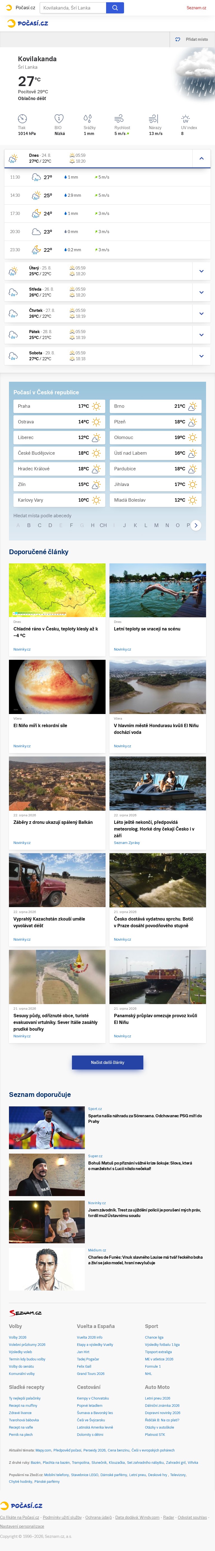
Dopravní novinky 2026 (162, 1413)
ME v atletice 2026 (159, 1359)
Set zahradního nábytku (145, 1463)
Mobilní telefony (56, 1475)
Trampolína (80, 1463)
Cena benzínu (118, 1450)
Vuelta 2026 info (89, 1337)
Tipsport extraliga (158, 1352)
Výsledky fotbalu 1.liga (162, 1345)
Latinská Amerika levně (95, 1427)
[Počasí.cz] (27, 23)
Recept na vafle (21, 1427)
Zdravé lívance (20, 1413)
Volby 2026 (17, 1337)
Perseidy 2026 (94, 1450)
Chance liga (154, 1337)
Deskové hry (158, 1475)
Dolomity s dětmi (90, 1435)
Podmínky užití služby (62, 1517)
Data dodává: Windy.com (137, 1517)
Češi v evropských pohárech (153, 1450)
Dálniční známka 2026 (162, 1406)
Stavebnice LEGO (84, 1475)
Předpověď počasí (67, 1450)
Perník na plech (21, 1435)
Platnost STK (155, 1435)
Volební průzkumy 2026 (27, 1345)
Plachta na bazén (56, 1463)
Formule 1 (153, 1367)
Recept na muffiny (23, 1406)
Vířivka (193, 1463)
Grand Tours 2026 (90, 1374)
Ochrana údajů (98, 1517)
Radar (168, 1517)
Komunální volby (22, 1374)
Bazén (36, 1463)
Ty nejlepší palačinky (25, 1398)
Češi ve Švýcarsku (91, 1420)
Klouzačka (117, 1463)
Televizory (178, 1475)
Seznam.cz (196, 8)
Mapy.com (43, 1450)
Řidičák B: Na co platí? (162, 1420)
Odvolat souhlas (192, 1517)
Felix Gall (84, 1367)
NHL (148, 1374)
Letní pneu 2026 (157, 1398)
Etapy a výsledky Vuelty (95, 1345)
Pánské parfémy (47, 1482)
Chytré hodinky (20, 1482)
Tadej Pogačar (88, 1359)
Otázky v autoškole (159, 1427)
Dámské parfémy (114, 1475)
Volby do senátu (21, 1367)
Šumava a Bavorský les (95, 1413)
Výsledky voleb (20, 1352)
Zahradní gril (176, 1463)
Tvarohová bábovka (24, 1420)
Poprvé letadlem (89, 1406)
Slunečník (99, 1463)
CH (103, 525)
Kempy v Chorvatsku (93, 1398)
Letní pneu (137, 1475)
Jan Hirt (83, 1352)
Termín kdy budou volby (27, 1359)
